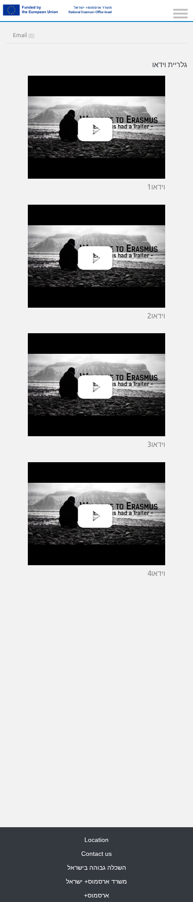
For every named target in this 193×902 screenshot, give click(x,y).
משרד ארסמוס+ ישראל (96, 881)
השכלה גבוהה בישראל (96, 867)
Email (20, 35)
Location (96, 839)
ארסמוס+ (96, 895)
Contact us (96, 853)
